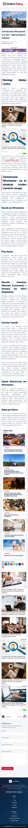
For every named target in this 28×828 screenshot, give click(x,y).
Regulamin (14, 815)
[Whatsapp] (14, 564)
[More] (3, 567)
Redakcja (14, 802)
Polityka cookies (14, 820)
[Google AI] (20, 564)
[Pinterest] (11, 564)
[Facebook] (3, 564)
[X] (6, 564)
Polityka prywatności (15, 818)
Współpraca (14, 807)
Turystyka (9, 43)
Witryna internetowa (7, 744)
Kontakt (14, 805)
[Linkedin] (8, 564)
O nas (14, 800)
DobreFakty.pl (9, 826)
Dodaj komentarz (6, 751)
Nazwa (4, 730)
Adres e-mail (5, 737)
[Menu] (25, 3)
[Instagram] (22, 564)
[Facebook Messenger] (17, 564)
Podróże (4, 43)
